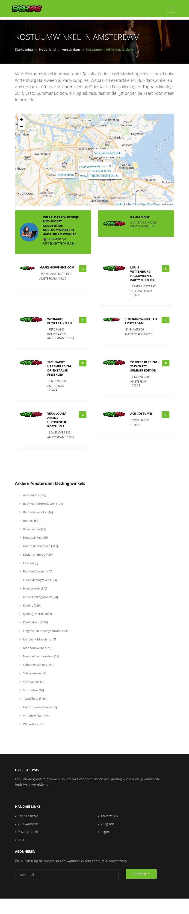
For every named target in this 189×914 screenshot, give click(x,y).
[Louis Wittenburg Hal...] (92, 157)
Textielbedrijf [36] (34, 698)
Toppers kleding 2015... (104, 175)
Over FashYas (28, 816)
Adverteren (109, 816)
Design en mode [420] (37, 554)
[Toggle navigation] (170, 10)
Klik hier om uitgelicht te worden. (59, 241)
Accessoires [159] (34, 495)
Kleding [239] (31, 605)
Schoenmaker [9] (34, 673)
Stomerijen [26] (33, 690)
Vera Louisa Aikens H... (108, 153)
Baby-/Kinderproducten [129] (42, 503)
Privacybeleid (28, 831)
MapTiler (133, 204)
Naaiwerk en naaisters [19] (40, 656)
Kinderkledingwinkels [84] (40, 597)
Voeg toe (107, 824)
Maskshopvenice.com (56, 267)
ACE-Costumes (101, 170)
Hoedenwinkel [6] (34, 588)
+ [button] (21, 120)
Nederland (47, 49)
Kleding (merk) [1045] (37, 614)
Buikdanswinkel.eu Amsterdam (140, 321)
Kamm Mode (66, 175)
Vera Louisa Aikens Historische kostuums (57, 419)
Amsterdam (71, 49)
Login (105, 831)
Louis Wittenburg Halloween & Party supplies (142, 273)
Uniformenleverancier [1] (39, 707)
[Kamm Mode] (64, 165)
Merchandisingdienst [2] (39, 639)
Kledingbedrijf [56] (35, 622)
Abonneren (141, 874)
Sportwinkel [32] (33, 682)
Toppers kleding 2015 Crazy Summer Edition (143, 366)
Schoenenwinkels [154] (38, 665)
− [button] (21, 127)
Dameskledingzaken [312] (40, 546)
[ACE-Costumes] (100, 161)
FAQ (21, 839)
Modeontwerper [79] (36, 648)
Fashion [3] (30, 563)
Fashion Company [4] (37, 571)
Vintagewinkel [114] (36, 716)
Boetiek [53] (30, 521)
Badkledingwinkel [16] (37, 512)
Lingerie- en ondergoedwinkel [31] (45, 631)
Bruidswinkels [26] (35, 537)
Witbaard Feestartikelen (59, 321)
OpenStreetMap (150, 204)
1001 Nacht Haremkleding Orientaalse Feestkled (59, 368)
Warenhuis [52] (33, 724)
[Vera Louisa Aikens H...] (107, 143)
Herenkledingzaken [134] (39, 580)
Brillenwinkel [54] (34, 529)
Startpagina (24, 49)
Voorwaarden (28, 824)
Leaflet (120, 204)
